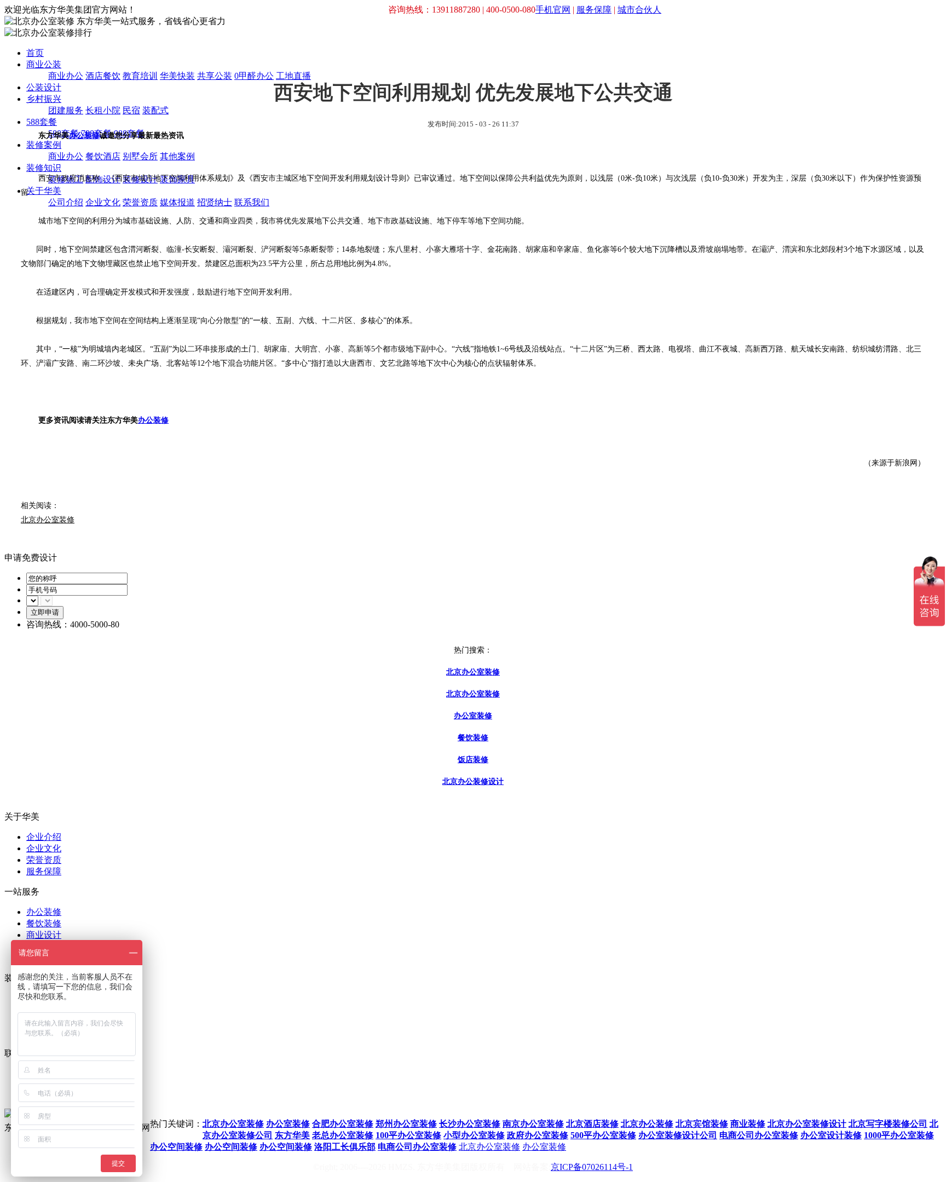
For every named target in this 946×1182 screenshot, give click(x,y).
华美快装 (177, 75)
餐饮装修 (43, 923)
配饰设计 (102, 179)
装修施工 (65, 179)
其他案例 (177, 156)
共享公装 (214, 75)
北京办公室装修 (489, 1146)
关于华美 (43, 190)
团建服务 (65, 110)
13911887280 (174, 1104)
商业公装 (43, 64)
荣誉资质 (140, 202)
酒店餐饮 (102, 75)
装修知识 (43, 167)
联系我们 (251, 202)
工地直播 (293, 75)
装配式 (155, 110)
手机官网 (552, 9)
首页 (35, 52)
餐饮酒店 (102, 156)
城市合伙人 (639, 9)
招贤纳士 (214, 202)
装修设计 (140, 179)
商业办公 (65, 75)
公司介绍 (65, 202)
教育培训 (140, 75)
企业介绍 (43, 836)
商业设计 (43, 934)
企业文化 (102, 202)
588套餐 (41, 121)
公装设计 (43, 87)
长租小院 (102, 110)
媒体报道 (177, 202)
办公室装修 (544, 1146)
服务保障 (594, 9)
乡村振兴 (43, 98)
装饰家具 (177, 179)
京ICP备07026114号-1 (592, 1167)
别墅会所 (140, 156)
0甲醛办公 (254, 75)
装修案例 (43, 144)
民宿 (131, 110)
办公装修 (84, 135)
